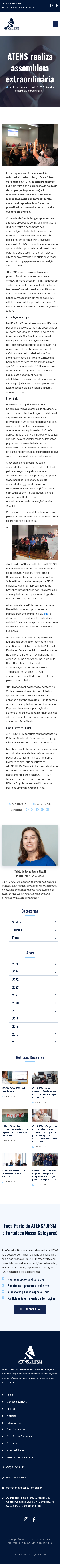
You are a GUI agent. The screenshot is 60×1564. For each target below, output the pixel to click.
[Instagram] (52, 5)
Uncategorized (27, 87)
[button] (56, 24)
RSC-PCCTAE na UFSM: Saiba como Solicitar (14, 1089)
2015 (15, 1042)
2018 (15, 1018)
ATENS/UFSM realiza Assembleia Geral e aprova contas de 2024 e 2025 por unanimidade (44, 1092)
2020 (15, 1003)
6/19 (46, 613)
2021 (15, 995)
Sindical (17, 922)
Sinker (43, 1554)
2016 (15, 1034)
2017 (15, 1026)
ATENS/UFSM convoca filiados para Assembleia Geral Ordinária (14, 1173)
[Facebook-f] (56, 5)
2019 (15, 1010)
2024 (15, 971)
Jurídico (17, 929)
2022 (15, 987)
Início (12, 87)
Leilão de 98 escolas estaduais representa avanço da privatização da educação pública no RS (15, 1130)
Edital (16, 937)
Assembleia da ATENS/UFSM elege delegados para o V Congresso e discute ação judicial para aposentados (44, 1175)
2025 (15, 964)
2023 (15, 979)
